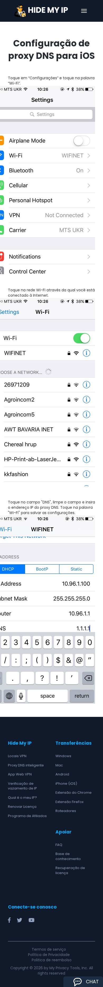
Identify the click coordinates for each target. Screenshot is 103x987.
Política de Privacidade (49, 954)
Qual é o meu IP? (22, 797)
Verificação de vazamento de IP (22, 786)
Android (62, 774)
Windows (63, 755)
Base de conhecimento (68, 856)
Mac (59, 765)
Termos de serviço (49, 949)
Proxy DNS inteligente (26, 765)
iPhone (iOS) (66, 783)
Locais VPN (17, 755)
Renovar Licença (22, 806)
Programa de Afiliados (27, 815)
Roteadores (65, 810)
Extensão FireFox (69, 801)
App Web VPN (20, 774)
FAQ (58, 844)
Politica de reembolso (52, 960)
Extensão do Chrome (73, 792)
